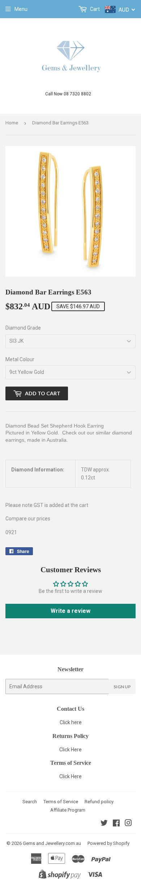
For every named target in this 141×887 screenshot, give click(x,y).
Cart (94, 9)
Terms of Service (60, 801)
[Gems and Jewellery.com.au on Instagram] (128, 824)
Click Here (70, 749)
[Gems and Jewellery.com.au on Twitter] (104, 824)
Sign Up (122, 686)
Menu (20, 9)
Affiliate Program (67, 810)
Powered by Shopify (108, 843)
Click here (71, 722)
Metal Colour (19, 359)
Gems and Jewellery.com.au (52, 843)
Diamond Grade (23, 328)
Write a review (70, 610)
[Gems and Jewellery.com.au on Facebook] (116, 824)
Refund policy (99, 801)
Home (11, 122)
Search (29, 801)
